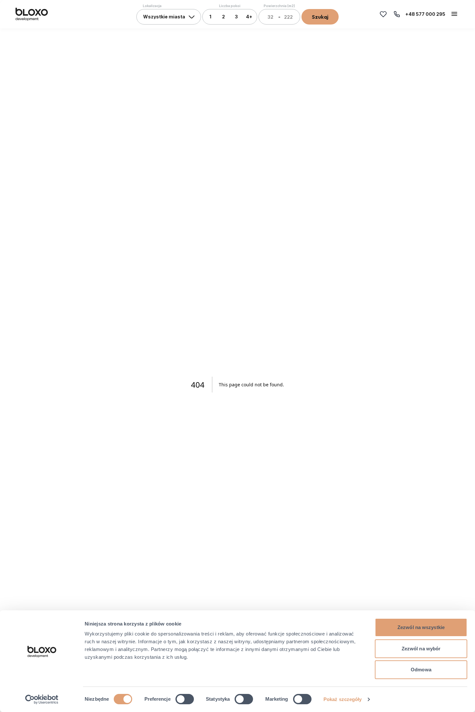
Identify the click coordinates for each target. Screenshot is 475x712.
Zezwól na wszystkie (421, 627)
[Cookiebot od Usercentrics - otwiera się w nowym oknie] (42, 699)
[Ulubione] (383, 14)
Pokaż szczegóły (342, 699)
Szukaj (320, 17)
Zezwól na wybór (421, 648)
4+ (249, 16)
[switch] (184, 699)
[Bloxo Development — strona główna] (32, 14)
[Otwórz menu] (454, 14)
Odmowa (421, 669)
